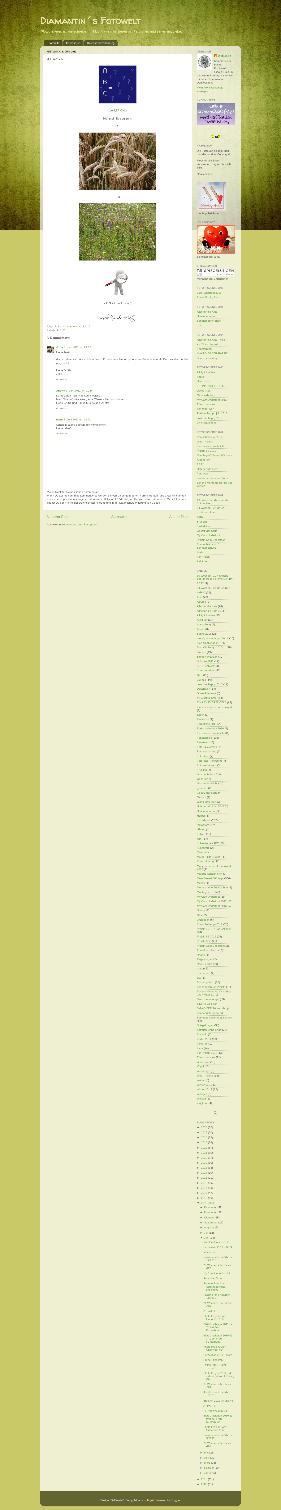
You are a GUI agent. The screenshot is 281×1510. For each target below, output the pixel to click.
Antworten (62, 379)
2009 (204, 1484)
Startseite (53, 43)
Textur (201, 552)
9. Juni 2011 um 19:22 (77, 419)
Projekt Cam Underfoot (211, 539)
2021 (204, 1152)
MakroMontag (205, 861)
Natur (200, 910)
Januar (208, 1472)
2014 (204, 1187)
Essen (200, 714)
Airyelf (150, 1500)
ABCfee (201, 601)
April (207, 1457)
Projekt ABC (204, 941)
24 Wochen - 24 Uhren (210, 507)
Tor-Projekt (203, 556)
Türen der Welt (206, 404)
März (207, 1462)
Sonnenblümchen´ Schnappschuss (208, 546)
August (208, 1227)
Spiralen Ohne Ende (209, 1029)
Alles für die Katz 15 (209, 611)
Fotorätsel (203, 473)
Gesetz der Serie (207, 530)
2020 (204, 1157)
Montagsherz (205, 892)
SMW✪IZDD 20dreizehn (211, 1008)
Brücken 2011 (205, 661)
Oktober (209, 1217)
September (211, 1222)
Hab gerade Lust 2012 (210, 806)
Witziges (202, 1094)
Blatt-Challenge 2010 (209, 643)
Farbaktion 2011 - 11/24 (217, 1355)
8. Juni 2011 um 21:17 (77, 347)
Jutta (59, 347)
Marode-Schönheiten (209, 873)
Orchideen (203, 919)
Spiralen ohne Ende (209, 320)
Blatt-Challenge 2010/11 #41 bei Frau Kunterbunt (217, 1338)
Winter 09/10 (204, 1084)
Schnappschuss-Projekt (211, 987)
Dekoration (203, 688)
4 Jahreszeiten (206, 512)
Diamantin (224, 55)
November (211, 1212)
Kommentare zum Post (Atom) (80, 524)
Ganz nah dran (206, 395)
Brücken (202, 521)
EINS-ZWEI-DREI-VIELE (211, 702)
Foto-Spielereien (207, 747)
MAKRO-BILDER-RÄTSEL (212, 353)
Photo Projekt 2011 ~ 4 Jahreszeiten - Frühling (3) (218, 1376)
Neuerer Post (58, 517)
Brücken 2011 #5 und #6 (218, 1400)
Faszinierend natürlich (210, 446)
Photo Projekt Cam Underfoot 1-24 (214, 1318)
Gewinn (201, 797)
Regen (201, 955)
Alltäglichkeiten (206, 372)
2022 (204, 1147)
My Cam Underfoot (208, 535)
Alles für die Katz (207, 311)
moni (59, 419)
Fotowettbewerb (206, 765)
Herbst (201, 815)
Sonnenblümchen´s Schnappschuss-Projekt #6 (215, 1286)
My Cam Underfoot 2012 (212, 901)
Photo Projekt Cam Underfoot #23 (214, 1428)
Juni (207, 1237)
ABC (199, 597)
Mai (206, 1452)
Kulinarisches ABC (208, 843)
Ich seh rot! (203, 820)
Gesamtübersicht (207, 783)
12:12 (200, 464)
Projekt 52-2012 (206, 450)
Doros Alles (203, 390)
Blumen (201, 652)
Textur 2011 (204, 1039)
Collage (201, 679)
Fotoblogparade (206, 751)
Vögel (200, 1066)
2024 (204, 1137)
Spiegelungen (205, 1025)
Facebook (203, 719)
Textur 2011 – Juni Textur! (214, 1366)
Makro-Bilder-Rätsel (209, 856)
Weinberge (203, 1071)
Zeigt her (202, 561)
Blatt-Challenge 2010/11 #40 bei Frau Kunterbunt (217, 1418)
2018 (204, 1167)
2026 (204, 1127)
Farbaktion (203, 526)
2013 (204, 1192)
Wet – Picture (205, 441)
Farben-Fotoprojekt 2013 (212, 413)
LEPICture (120, 110)
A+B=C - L (209, 1311)
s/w (199, 977)
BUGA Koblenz (206, 665)
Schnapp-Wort (205, 408)
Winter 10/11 (204, 1089)
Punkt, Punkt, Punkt (209, 297)
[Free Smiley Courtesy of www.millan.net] (215, 137)
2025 (204, 1132)
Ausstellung (204, 624)
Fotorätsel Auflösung (209, 760)
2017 (204, 1172)
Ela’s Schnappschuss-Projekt (214, 707)
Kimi (199, 838)
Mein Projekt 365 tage (210, 878)
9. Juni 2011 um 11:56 (79, 390)
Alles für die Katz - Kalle (211, 339)
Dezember (211, 1207)
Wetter (201, 1080)
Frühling (202, 770)
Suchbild (202, 1034)
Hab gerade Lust (207, 469)
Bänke (201, 376)
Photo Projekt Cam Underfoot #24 (214, 1348)
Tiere (200, 1048)
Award (201, 629)
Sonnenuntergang (208, 1013)
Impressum (73, 43)
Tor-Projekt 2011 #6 (215, 1410)
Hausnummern (206, 316)
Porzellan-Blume (213, 1278)
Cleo (199, 675)
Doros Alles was (206, 693)
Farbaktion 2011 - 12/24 (217, 1247)
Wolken (201, 1098)
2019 (204, 1162)
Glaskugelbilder (206, 801)
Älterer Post (178, 517)
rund (199, 325)
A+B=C (60, 330)
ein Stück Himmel (207, 344)
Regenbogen (205, 959)
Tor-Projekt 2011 (207, 1052)
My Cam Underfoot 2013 (212, 399)
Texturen (202, 1043)
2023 (204, 1142)
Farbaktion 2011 (207, 724)
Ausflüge (202, 620)
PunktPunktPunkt (207, 950)
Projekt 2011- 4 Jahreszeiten (214, 928)
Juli (206, 1232)
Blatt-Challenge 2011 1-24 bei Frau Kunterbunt (217, 1327)
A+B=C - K (209, 1405)
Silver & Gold (205, 1003)
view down (203, 381)
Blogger (175, 1500)
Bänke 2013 (204, 633)
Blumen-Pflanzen (207, 656)
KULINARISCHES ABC (210, 386)
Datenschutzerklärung (101, 43)
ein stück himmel (207, 422)
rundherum (203, 459)
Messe (201, 883)
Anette (60, 390)
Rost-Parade (204, 964)
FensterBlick (204, 737)
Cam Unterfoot (206, 670)
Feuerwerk (203, 742)
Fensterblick (204, 348)
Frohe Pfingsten (213, 1359)
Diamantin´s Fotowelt (90, 20)
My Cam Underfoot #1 (216, 1273)
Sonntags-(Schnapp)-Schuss (214, 455)
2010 (204, 1479)
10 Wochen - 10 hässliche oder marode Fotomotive (212, 577)
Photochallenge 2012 (210, 437)
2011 (204, 1203)
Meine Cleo (210, 1252)
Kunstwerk (203, 847)
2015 (204, 1182)
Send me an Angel (208, 358)
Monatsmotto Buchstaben (212, 887)
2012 (204, 1198)
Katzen (201, 834)
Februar (209, 1467)
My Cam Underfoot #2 (216, 1242)
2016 (204, 1177)
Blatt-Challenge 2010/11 (211, 647)
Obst (200, 915)
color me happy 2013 (210, 418)
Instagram (203, 824)
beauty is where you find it (212, 478)
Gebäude (202, 779)
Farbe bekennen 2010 (210, 728)
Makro (201, 852)
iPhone (201, 829)
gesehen (202, 788)
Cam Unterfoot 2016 (209, 292)
